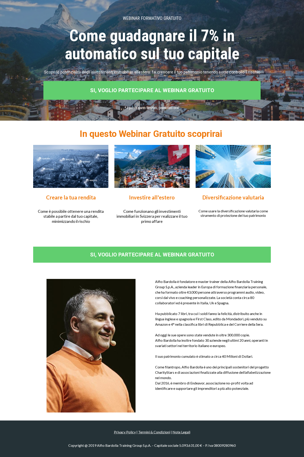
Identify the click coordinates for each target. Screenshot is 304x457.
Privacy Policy (125, 432)
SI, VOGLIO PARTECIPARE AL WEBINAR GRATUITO (152, 90)
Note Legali (181, 432)
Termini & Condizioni (154, 432)
